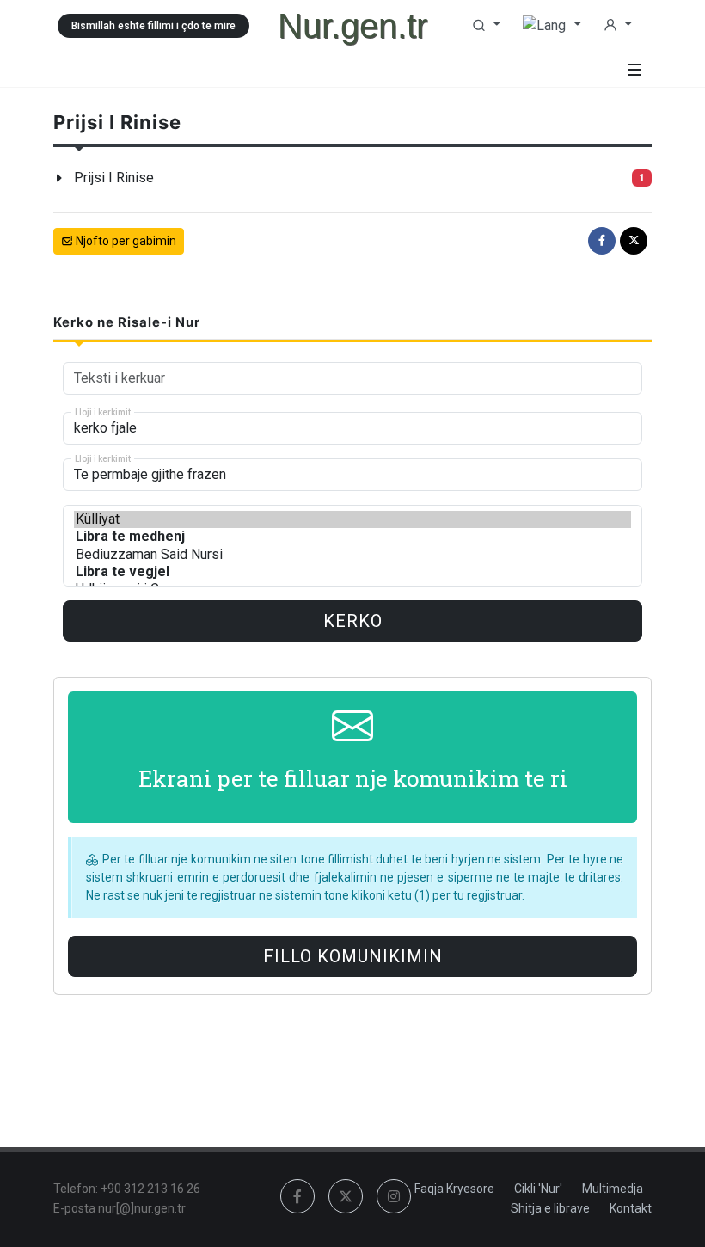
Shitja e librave (550, 1208)
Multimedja (612, 1188)
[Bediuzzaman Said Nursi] (352, 554)
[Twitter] (633, 241)
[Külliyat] (352, 519)
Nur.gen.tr (352, 26)
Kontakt (631, 1208)
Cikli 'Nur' (538, 1188)
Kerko (353, 621)
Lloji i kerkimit (103, 412)
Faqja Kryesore (454, 1188)
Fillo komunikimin (353, 956)
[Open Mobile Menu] (634, 70)
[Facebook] (602, 241)
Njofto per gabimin (124, 241)
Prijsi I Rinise (114, 177)
